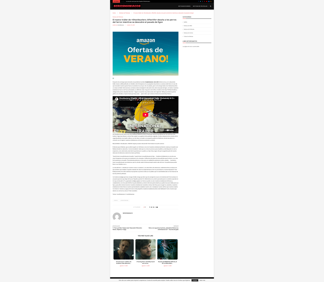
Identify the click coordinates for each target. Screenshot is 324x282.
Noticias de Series (184, 6)
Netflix (185, 22)
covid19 (116, 200)
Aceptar (195, 280)
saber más (202, 280)
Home (114, 13)
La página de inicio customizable (191, 46)
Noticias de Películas (200, 6)
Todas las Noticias (188, 36)
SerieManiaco (121, 25)
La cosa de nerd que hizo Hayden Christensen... (138, 1)
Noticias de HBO (188, 25)
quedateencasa (124, 200)
